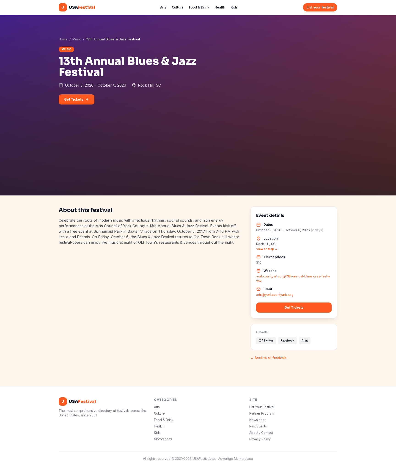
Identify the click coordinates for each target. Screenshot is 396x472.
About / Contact (261, 433)
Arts (163, 7)
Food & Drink (199, 7)
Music (76, 39)
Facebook (287, 340)
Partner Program (261, 413)
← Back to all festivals (268, 358)
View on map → (266, 249)
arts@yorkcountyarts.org (275, 295)
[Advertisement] (198, 161)
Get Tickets (73, 99)
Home (63, 39)
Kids (234, 7)
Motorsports (163, 439)
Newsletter (257, 420)
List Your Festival (261, 407)
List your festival (320, 7)
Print (305, 340)
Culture (178, 7)
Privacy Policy (260, 439)
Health (220, 7)
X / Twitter (266, 340)
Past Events (258, 426)
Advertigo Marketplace (235, 459)
